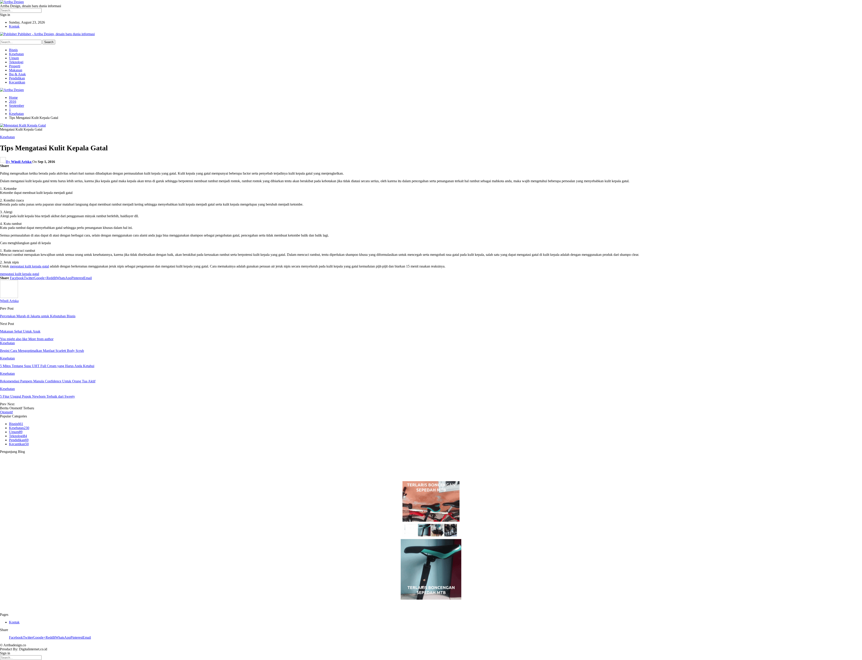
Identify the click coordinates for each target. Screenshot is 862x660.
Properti (14, 66)
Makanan (15, 70)
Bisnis (13, 50)
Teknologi (16, 62)
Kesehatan (16, 54)
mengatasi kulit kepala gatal (29, 266)
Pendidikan (17, 78)
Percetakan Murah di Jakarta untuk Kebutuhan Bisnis (37, 316)
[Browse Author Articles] (9, 297)
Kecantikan (17, 82)
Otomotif (6, 412)
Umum (14, 58)
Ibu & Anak (17, 74)
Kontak (14, 26)
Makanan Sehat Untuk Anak (20, 331)
